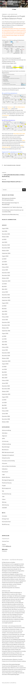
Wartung (4, 502)
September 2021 (6, 330)
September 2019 (6, 394)
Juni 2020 (4, 369)
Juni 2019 (4, 402)
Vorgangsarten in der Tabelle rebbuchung (12, 207)
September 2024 (6, 253)
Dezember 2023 (6, 272)
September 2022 (6, 300)
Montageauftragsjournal (8, 480)
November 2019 (6, 388)
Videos (3, 499)
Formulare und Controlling (8, 460)
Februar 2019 (5, 410)
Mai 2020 (4, 372)
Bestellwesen (5, 449)
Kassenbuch (5, 471)
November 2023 (6, 275)
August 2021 (5, 333)
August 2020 (5, 363)
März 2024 (4, 264)
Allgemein (4, 435)
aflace (15, 14)
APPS (3, 438)
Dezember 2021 (6, 322)
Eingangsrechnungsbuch (8, 455)
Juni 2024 (4, 261)
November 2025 (6, 234)
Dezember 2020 (6, 352)
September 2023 (6, 281)
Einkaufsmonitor (6, 458)
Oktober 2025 (5, 236)
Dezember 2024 (6, 245)
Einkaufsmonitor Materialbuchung (10, 214)
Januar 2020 (5, 383)
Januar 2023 (5, 292)
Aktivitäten (4, 433)
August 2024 (5, 256)
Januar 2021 (5, 350)
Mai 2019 (4, 405)
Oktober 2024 (5, 250)
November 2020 (6, 355)
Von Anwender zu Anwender (11, 3)
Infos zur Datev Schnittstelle (9, 466)
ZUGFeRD (4, 507)
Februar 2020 (5, 380)
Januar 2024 (5, 270)
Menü (14, 9)
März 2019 (4, 408)
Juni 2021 (4, 339)
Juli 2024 (4, 259)
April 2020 (4, 375)
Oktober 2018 (5, 422)
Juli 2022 (4, 305)
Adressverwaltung (6, 430)
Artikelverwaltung (6, 444)
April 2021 (4, 341)
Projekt (18, 165)
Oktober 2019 (5, 391)
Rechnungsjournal (6, 488)
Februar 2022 (5, 316)
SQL (3, 491)
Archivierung (5, 441)
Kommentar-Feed (6, 521)
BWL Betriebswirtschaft (8, 452)
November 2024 (6, 247)
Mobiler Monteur (6, 477)
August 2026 (5, 228)
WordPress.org (5, 524)
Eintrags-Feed (5, 518)
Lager (3, 474)
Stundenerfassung (6, 493)
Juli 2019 (4, 399)
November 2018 (6, 419)
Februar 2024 (5, 267)
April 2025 (4, 242)
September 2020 (6, 361)
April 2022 (4, 311)
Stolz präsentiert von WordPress (9, 682)
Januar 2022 (5, 319)
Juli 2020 (4, 366)
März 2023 (4, 289)
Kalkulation (4, 469)
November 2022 (6, 297)
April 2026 (4, 231)
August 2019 (5, 397)
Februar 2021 (5, 347)
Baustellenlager (6, 447)
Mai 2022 (4, 308)
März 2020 (4, 377)
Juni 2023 (4, 283)
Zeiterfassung (5, 505)
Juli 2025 (4, 239)
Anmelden (4, 516)
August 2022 (5, 303)
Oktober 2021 (5, 328)
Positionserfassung (10, 165)
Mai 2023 (4, 286)
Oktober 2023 (5, 278)
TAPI (3, 496)
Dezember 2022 (6, 294)
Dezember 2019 (6, 386)
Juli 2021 (4, 336)
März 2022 (4, 314)
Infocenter (4, 463)
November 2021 (6, 325)
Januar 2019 (5, 413)
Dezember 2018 (6, 416)
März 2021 (4, 344)
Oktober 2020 (5, 358)
